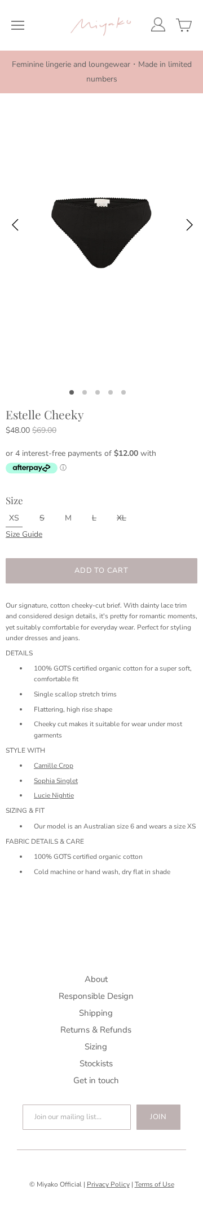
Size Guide (24, 534)
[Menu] (18, 25)
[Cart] (183, 25)
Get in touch (96, 1080)
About (96, 979)
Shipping (96, 1013)
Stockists (96, 1063)
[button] (75, 392)
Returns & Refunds (95, 1029)
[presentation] (15, 227)
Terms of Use (154, 1184)
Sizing (96, 1046)
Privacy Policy (108, 1184)
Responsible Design (96, 996)
